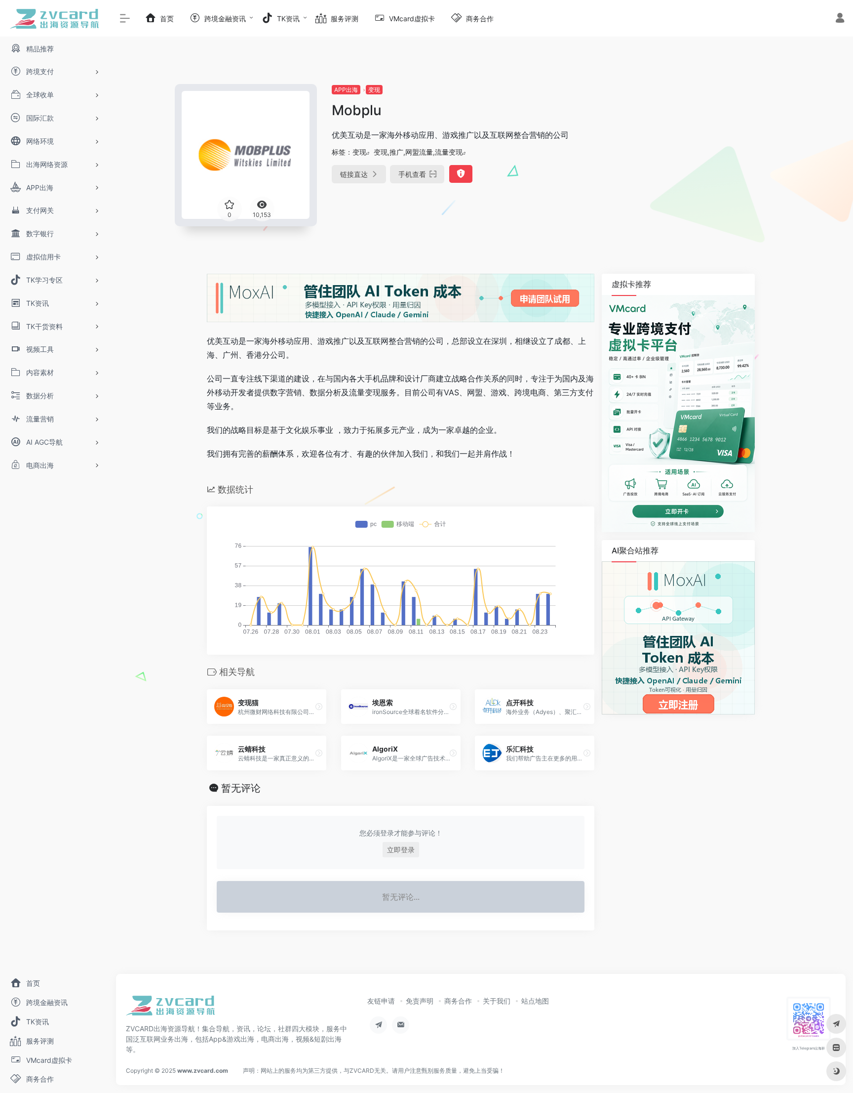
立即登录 (401, 849)
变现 (374, 89)
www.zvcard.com (202, 1070)
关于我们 (496, 1001)
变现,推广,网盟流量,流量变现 (418, 152)
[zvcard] (170, 1008)
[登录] (840, 19)
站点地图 (535, 1001)
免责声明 (419, 1001)
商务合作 (458, 1001)
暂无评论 (241, 788)
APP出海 (346, 89)
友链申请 (381, 1001)
